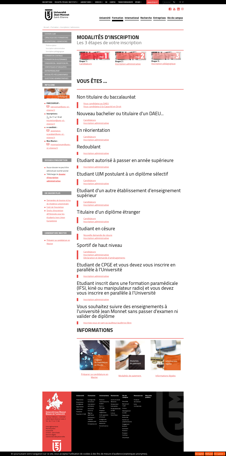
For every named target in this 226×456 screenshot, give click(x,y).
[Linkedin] (178, 9)
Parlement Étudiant (125, 430)
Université (104, 18)
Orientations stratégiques (79, 403)
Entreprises (159, 18)
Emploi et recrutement (137, 401)
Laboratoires (86, 2)
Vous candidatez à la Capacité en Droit (102, 106)
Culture (124, 408)
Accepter (199, 453)
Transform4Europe (125, 2)
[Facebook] (170, 9)
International (132, 18)
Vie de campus (175, 18)
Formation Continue (91, 410)
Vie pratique (125, 437)
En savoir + (219, 453)
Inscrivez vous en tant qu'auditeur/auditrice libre (107, 322)
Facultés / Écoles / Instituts (66, 2)
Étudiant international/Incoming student (106, 402)
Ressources (138, 395)
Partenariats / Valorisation (115, 405)
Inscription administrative (128, 63)
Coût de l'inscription (55, 207)
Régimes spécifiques (91, 414)
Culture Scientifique (114, 414)
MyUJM (137, 2)
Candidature (85, 63)
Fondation (79, 412)
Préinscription (51, 45)
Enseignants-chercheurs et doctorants (103, 421)
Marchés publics (50, 429)
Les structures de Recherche (115, 401)
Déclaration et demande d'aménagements (104, 257)
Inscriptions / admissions (91, 405)
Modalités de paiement (130, 375)
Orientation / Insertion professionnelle (92, 419)
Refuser (209, 453)
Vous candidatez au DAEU (96, 103)
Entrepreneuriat (92, 424)
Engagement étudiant (125, 425)
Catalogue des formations (91, 401)
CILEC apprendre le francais (103, 416)
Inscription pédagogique (163, 63)
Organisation (80, 407)
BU (106, 2)
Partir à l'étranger (102, 407)
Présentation (79, 400)
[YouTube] (174, 9)
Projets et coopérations (102, 412)
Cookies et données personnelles (55, 437)
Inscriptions (47, 2)
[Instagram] (182, 9)
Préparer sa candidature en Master (94, 376)
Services (98, 2)
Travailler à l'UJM (81, 414)
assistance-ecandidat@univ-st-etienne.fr (55, 134)
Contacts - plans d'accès (53, 433)
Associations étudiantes (125, 416)
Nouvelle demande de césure (97, 235)
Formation (117, 18)
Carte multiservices (137, 405)
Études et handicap (124, 434)
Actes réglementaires (52, 427)
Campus (112, 2)
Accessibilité (49, 431)
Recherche (146, 18)
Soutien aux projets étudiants (127, 421)
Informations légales (166, 375)
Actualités (125, 401)
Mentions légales (51, 435)
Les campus (79, 409)
